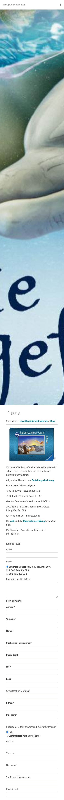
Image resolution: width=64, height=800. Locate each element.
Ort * (8, 666)
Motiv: (9, 549)
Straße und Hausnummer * (19, 642)
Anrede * (10, 606)
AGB (12, 520)
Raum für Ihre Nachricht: (18, 579)
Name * (10, 630)
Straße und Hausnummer (18, 777)
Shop (52, 420)
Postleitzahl (12, 789)
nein (10, 732)
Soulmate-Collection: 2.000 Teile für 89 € (29, 566)
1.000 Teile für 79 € (18, 570)
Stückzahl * (11, 714)
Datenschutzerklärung (34, 520)
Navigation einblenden (14, 4)
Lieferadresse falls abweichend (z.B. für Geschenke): (31, 726)
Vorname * (11, 618)
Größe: (9, 561)
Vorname (10, 753)
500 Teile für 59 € (17, 573)
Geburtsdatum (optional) (18, 690)
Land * (9, 678)
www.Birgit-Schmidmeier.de (34, 420)
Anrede (9, 741)
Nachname (11, 765)
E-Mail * (10, 702)
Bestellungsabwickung (43, 480)
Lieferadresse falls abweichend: (24, 735)
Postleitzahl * (12, 654)
